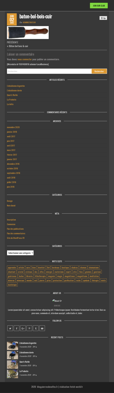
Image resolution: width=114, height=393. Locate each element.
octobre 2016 (12, 168)
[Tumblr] (36, 328)
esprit (68, 271)
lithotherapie (40, 276)
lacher (21, 276)
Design (10, 200)
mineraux (20, 280)
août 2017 (11, 136)
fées (81, 271)
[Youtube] (42, 328)
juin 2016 (10, 186)
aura (28, 267)
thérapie (95, 280)
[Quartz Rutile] (12, 364)
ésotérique (12, 284)
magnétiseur (70, 276)
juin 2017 (10, 140)
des (35, 271)
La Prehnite (11, 99)
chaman (83, 267)
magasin (51, 276)
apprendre (12, 267)
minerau (11, 280)
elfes (42, 271)
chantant (11, 271)
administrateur (29, 22)
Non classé (11, 205)
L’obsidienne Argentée (16, 85)
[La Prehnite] (12, 373)
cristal (20, 271)
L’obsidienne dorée (14, 90)
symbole (86, 280)
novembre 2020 (13, 127)
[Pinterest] (29, 328)
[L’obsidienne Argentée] (12, 345)
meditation (94, 276)
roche (78, 280)
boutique (65, 267)
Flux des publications (15, 228)
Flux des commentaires (16, 233)
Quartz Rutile (12, 94)
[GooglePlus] (23, 328)
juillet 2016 (11, 182)
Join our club (99, 5)
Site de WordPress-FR (15, 237)
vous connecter (25, 59)
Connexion (11, 224)
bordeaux (55, 267)
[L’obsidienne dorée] (12, 354)
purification (69, 280)
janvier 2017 (12, 159)
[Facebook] (16, 328)
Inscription (11, 219)
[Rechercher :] (57, 71)
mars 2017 (11, 150)
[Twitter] (10, 328)
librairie (29, 276)
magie (59, 276)
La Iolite (10, 104)
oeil (35, 280)
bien (34, 267)
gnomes (88, 271)
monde (29, 280)
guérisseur (12, 276)
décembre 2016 (13, 163)
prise (49, 280)
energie (49, 271)
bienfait (41, 267)
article (21, 267)
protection (57, 280)
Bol (48, 267)
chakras (74, 267)
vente (103, 280)
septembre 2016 (13, 172)
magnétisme (82, 276)
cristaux (28, 271)
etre (75, 271)
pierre (41, 280)
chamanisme (94, 267)
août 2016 (11, 177)
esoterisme (59, 271)
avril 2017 (11, 145)
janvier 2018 (12, 131)
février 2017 (12, 154)
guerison (97, 271)
